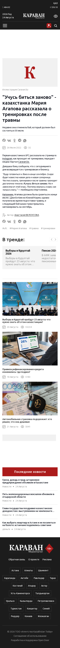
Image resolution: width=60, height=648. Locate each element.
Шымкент (43, 570)
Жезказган (43, 616)
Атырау (32, 585)
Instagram (7, 158)
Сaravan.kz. (24, 161)
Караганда (9, 578)
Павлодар (39, 578)
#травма (34, 228)
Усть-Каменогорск (20, 593)
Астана (15, 570)
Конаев (28, 616)
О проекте (33, 559)
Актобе (24, 578)
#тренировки (48, 228)
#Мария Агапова (18, 228)
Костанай (18, 585)
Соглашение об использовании (30, 636)
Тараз (53, 578)
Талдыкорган (42, 593)
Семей (46, 608)
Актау (44, 585)
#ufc (4, 228)
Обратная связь (16, 559)
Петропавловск (46, 601)
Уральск (10, 601)
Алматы (28, 570)
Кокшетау (32, 608)
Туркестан (16, 608)
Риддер (15, 616)
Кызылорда (26, 601)
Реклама (47, 559)
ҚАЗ (55, 3)
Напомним (7, 194)
